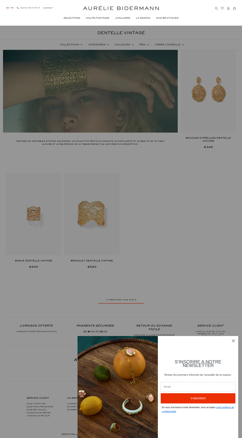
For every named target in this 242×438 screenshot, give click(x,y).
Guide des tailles (36, 410)
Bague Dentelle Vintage (33, 260)
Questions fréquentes (39, 407)
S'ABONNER (198, 398)
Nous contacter (36, 404)
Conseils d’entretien (38, 413)
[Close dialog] (233, 341)
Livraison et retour (37, 416)
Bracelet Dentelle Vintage (92, 260)
